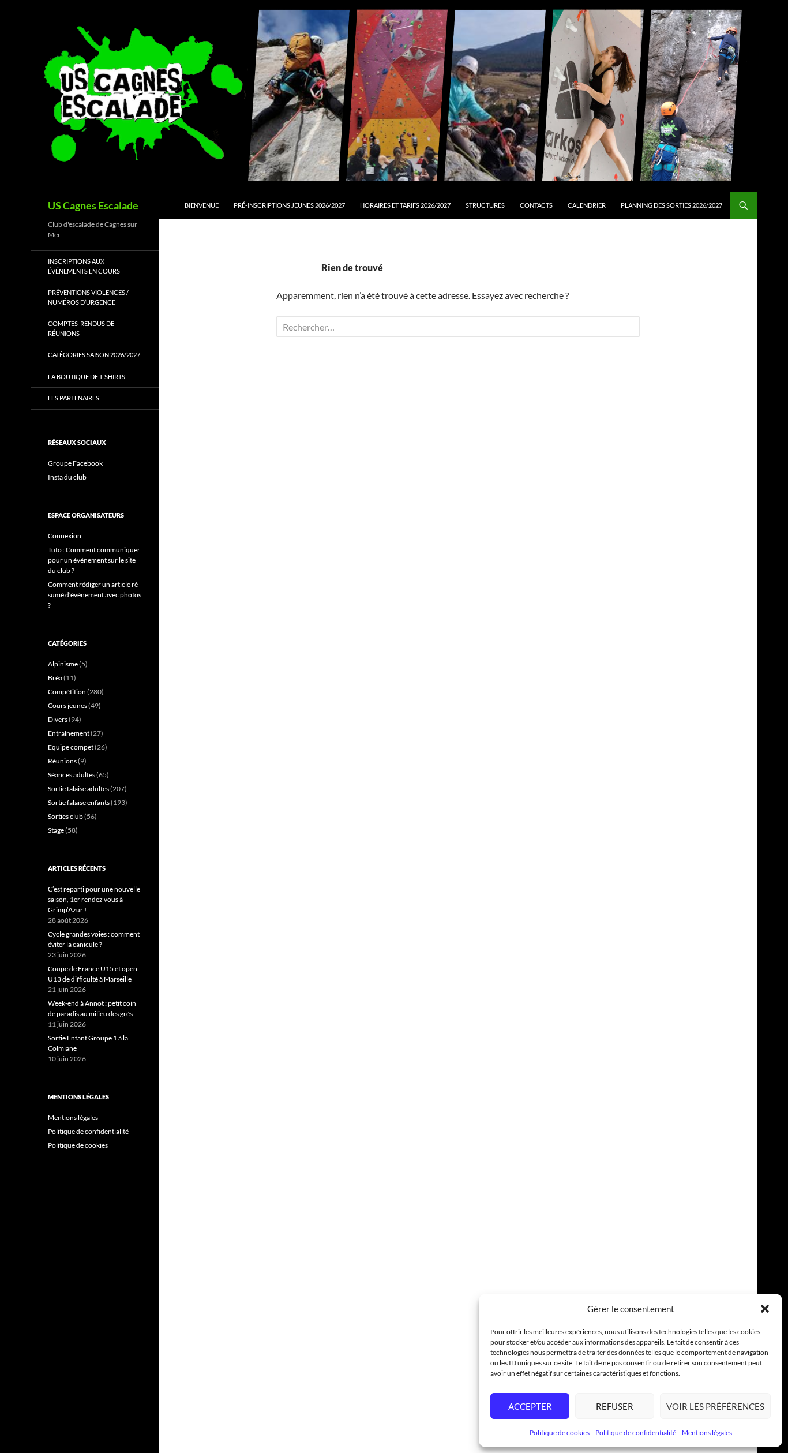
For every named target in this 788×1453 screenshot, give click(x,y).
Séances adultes (71, 774)
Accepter (530, 1406)
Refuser (614, 1406)
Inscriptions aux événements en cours (84, 266)
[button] (765, 1309)
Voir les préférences (715, 1406)
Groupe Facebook (75, 463)
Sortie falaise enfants (79, 802)
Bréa (55, 677)
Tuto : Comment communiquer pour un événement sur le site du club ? (94, 560)
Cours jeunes (67, 705)
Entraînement (68, 733)
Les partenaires (73, 398)
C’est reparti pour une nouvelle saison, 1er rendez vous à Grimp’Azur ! (94, 899)
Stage (56, 830)
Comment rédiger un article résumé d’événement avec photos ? (94, 594)
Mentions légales (707, 1432)
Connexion (64, 535)
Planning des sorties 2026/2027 (671, 205)
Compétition (67, 691)
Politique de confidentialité (635, 1432)
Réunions (62, 761)
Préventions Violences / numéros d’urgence (88, 297)
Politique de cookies (560, 1432)
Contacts (536, 205)
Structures (485, 205)
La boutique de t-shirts (86, 376)
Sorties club (65, 816)
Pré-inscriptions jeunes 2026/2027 (289, 205)
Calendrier (587, 205)
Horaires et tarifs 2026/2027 (405, 205)
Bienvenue (202, 205)
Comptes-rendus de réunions (81, 328)
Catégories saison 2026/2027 (94, 354)
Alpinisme (63, 664)
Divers (57, 719)
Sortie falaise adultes (78, 788)
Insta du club (67, 477)
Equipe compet (70, 747)
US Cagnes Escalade (93, 205)
